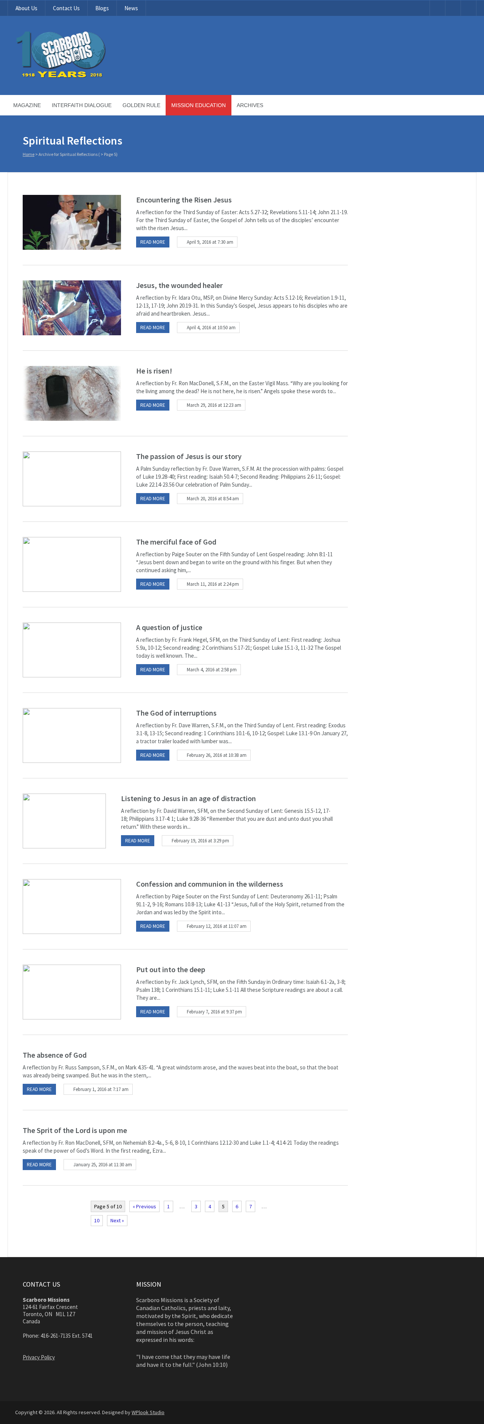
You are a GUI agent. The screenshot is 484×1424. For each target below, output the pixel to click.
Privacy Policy (39, 1357)
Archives (250, 105)
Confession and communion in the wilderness (209, 884)
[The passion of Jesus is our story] (72, 478)
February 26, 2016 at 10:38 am (217, 755)
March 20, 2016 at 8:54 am (213, 498)
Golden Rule (141, 105)
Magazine (27, 105)
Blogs (102, 8)
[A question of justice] (72, 650)
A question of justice (169, 627)
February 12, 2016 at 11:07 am (217, 926)
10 (96, 1220)
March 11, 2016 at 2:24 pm (213, 584)
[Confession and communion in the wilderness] (72, 906)
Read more (152, 242)
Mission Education (198, 105)
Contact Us (66, 8)
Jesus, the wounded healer (179, 285)
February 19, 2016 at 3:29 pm (200, 840)
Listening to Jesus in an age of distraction (188, 798)
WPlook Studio (148, 1412)
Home (28, 154)
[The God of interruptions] (72, 735)
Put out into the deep (170, 969)
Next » (117, 1220)
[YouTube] (437, 8)
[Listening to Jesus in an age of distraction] (64, 821)
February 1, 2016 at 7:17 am (101, 1089)
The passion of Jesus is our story (189, 456)
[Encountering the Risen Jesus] (72, 222)
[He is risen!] (72, 393)
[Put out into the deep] (72, 992)
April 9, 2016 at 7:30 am (210, 242)
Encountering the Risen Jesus (184, 199)
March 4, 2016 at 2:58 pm (212, 669)
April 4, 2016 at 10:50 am (211, 327)
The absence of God (55, 1055)
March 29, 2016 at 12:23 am (214, 405)
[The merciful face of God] (72, 564)
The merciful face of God (176, 541)
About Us (26, 8)
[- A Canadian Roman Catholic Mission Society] (89, 76)
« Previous (144, 1206)
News (131, 8)
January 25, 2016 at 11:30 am (102, 1164)
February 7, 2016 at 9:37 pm (214, 1011)
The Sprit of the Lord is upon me (75, 1130)
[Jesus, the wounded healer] (72, 307)
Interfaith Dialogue (82, 105)
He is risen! (154, 370)
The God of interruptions (176, 712)
